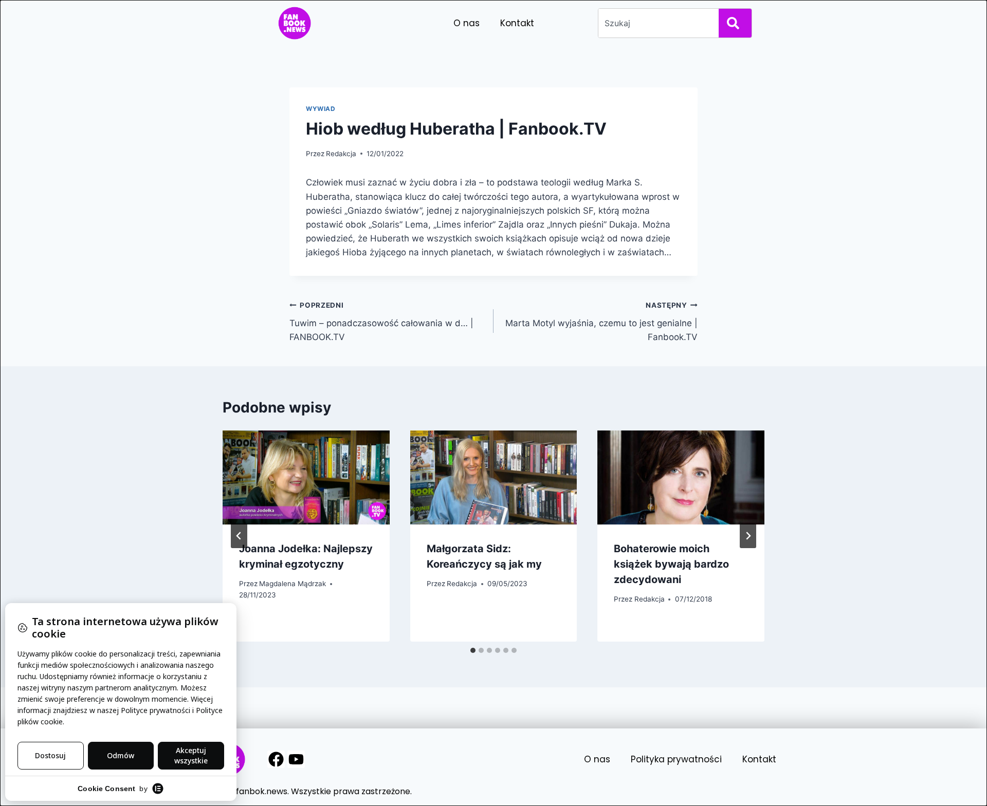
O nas (466, 23)
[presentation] (306, 477)
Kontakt (517, 23)
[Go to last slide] (239, 535)
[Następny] (748, 535)
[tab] (473, 650)
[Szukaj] (735, 23)
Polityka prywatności (676, 759)
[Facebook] (276, 759)
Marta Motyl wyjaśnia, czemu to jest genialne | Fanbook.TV (601, 321)
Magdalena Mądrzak (292, 583)
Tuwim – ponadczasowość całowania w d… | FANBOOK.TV (381, 321)
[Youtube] (296, 759)
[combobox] (656, 23)
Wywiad (321, 109)
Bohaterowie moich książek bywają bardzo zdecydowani (671, 564)
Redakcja (341, 153)
